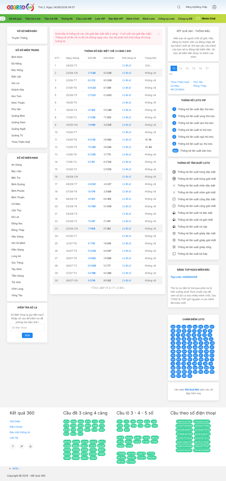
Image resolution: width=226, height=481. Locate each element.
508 (92, 250)
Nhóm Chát (208, 18)
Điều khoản (16, 426)
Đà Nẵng (16, 63)
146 (91, 124)
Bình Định (16, 56)
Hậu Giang (17, 236)
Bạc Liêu (16, 171)
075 (92, 95)
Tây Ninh (16, 269)
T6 (200, 68)
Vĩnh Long (17, 288)
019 (91, 117)
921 (91, 161)
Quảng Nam (18, 122)
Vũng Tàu (16, 295)
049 (92, 184)
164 (91, 191)
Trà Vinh (16, 282)
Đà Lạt (15, 216)
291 (91, 109)
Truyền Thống (19, 37)
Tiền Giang (17, 275)
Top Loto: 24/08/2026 (184, 276)
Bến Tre (15, 177)
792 (91, 221)
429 (91, 280)
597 (92, 206)
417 (91, 243)
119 (91, 228)
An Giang (16, 164)
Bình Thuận (17, 197)
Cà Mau (15, 203)
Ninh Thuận (18, 102)
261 (91, 198)
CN (171, 73)
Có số (126, 65)
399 (92, 258)
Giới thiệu (15, 421)
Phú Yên (16, 109)
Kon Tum (16, 96)
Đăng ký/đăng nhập (196, 6)
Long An (16, 256)
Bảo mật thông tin (20, 432)
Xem (27, 335)
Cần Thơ (16, 210)
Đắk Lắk (16, 76)
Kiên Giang (17, 249)
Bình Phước (18, 190)
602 (91, 80)
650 (92, 265)
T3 (180, 68)
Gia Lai (15, 83)
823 (92, 154)
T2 (173, 68)
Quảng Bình (18, 115)
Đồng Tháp (17, 229)
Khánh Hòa (17, 89)
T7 (207, 68)
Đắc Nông (17, 69)
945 (92, 87)
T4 (187, 68)
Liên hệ (14, 437)
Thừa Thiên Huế (20, 141)
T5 (193, 68)
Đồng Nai (16, 223)
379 (92, 72)
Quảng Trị (17, 135)
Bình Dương (18, 184)
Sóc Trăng (17, 262)
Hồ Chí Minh (18, 242)
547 (92, 272)
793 (92, 146)
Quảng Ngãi (18, 128)
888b (15, 468)
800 (91, 139)
